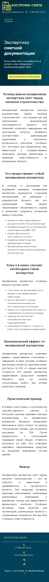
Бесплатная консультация (24, 76)
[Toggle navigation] (43, 19)
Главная (8, 21)
